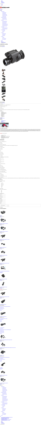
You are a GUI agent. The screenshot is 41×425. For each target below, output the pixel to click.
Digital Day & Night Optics (3, 17)
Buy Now (3, 216)
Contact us (2, 422)
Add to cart (1, 119)
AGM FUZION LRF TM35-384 (3, 304)
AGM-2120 (1, 367)
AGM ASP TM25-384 (2, 327)
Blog (0, 416)
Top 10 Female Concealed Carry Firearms (5, 418)
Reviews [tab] (2, 121)
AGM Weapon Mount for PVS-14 (3, 247)
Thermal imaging (2, 11)
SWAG (2, 40)
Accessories (2, 32)
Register (2, 4)
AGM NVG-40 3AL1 (2, 355)
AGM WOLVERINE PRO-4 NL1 (3, 316)
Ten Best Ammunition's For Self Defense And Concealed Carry (7, 417)
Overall (1, 181)
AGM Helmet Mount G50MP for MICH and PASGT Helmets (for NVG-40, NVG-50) (8, 347)
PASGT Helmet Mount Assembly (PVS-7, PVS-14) (4, 239)
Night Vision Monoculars (3, 42)
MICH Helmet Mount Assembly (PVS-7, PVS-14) (4, 296)
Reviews (1, 310)
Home (1, 0)
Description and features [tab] (3, 120)
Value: (0, 203)
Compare (1, 110)
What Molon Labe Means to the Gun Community (5, 420)
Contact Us (2, 1)
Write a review (3, 46)
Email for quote (1, 328)
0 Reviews (1, 264)
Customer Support (3, 2)
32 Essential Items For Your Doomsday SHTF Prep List (6, 419)
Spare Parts (2, 36)
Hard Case (1, 215)
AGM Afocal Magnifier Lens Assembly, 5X (4, 223)
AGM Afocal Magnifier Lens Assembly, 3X (4, 231)
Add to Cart (1, 216)
